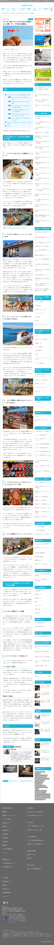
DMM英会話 (38, 305)
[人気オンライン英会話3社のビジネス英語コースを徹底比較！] (37, 703)
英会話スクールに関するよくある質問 (42, 512)
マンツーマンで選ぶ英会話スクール (42, 259)
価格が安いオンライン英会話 (42, 132)
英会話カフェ (38, 594)
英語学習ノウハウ (47, 1)
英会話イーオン (38, 343)
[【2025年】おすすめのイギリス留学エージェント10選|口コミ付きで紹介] (37, 760)
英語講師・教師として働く (41, 665)
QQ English (37, 316)
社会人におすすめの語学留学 (42, 543)
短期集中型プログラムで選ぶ (42, 246)
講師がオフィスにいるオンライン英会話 (42, 184)
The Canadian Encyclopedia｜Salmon (15, 227)
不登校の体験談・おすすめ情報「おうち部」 (12, 908)
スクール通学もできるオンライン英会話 (42, 179)
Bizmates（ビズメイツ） (41, 309)
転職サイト (30, 858)
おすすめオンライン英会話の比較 (42, 471)
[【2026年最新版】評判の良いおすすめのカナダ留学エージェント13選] (37, 745)
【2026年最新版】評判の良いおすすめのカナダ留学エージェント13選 (45, 744)
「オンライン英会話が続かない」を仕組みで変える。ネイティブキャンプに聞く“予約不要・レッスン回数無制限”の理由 (46, 686)
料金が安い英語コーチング (41, 274)
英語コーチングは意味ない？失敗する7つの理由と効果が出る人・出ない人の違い (46, 730)
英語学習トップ (2, 1)
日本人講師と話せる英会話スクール (42, 265)
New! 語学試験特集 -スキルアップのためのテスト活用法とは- (42, 89)
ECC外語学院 (38, 350)
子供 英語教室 (37, 797)
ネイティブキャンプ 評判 (45, 794)
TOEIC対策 (44, 777)
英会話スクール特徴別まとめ (42, 504)
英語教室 (37, 789)
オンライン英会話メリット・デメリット (42, 439)
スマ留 (36, 416)
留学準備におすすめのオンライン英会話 (42, 221)
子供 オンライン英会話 (45, 797)
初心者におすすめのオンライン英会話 (42, 195)
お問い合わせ (5, 888)
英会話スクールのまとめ (41, 516)
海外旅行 (30, 780)
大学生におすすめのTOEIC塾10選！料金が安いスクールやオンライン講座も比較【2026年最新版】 (45, 715)
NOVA (36, 354)
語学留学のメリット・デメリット (42, 548)
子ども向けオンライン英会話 (42, 534)
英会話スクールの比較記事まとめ (35, 844)
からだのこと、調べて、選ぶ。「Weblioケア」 (13, 914)
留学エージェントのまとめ (41, 564)
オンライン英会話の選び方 (41, 447)
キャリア (4, 852)
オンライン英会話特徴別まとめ (42, 451)
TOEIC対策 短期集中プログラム (42, 238)
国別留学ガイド (38, 560)
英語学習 (37, 771)
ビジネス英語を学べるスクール (42, 242)
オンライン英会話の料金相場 (42, 444)
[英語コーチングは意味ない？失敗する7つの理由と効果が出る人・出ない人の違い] (37, 732)
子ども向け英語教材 (40, 526)
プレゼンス (37, 391)
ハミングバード (38, 402)
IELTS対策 (42, 780)
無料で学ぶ (37, 612)
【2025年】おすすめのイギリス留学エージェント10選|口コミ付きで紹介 (46, 759)
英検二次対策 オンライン (44, 778)
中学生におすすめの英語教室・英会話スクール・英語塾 (42, 289)
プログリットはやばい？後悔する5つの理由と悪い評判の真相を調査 (46, 722)
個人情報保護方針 (6, 892)
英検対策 (37, 778)
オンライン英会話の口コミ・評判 (42, 456)
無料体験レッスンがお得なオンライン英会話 (42, 137)
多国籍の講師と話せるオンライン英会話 (42, 163)
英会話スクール (7, 1)
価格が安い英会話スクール (41, 255)
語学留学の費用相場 (40, 552)
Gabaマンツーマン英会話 (41, 339)
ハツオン (37, 406)
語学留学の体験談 (39, 556)
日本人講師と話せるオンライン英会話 (42, 158)
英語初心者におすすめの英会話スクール (42, 279)
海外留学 (37, 792)
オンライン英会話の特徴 (41, 435)
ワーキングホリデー (46, 795)
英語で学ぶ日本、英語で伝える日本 (42, 95)
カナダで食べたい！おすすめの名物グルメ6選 (18, 94)
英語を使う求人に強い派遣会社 (42, 656)
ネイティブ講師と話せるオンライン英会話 (42, 122)
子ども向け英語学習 (7, 848)
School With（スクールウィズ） (41, 420)
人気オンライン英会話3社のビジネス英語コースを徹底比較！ (46, 701)
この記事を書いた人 (9, 746)
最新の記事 (18, 746)
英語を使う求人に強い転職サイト (42, 652)
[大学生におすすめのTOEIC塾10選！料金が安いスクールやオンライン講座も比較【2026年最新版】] (37, 716)
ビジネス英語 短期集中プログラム (42, 250)
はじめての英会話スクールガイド (35, 815)
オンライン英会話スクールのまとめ (42, 466)
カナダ (11, 780)
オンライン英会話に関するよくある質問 (42, 461)
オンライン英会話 (11, 1)
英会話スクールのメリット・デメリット (42, 492)
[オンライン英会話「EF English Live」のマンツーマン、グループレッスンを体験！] (37, 695)
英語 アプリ (37, 794)
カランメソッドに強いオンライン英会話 (42, 152)
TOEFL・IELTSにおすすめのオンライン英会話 (42, 147)
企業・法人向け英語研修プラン (42, 636)
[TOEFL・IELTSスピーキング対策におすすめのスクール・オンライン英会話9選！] (37, 753)
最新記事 (3, 9)
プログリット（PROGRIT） (41, 380)
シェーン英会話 (38, 346)
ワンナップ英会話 (39, 363)
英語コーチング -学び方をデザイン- (42, 106)
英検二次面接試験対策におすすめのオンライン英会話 (42, 216)
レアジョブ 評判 (38, 795)
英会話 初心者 (44, 787)
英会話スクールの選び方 (41, 500)
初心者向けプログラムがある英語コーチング (42, 270)
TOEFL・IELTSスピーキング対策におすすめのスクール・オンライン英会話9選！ (46, 751)
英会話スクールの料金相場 (41, 496)
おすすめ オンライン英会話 (40, 785)
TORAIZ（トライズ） (40, 383)
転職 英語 (37, 799)
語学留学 (4, 826)
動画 (36, 601)
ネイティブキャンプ (40, 313)
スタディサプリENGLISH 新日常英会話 (42, 574)
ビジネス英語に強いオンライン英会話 (42, 128)
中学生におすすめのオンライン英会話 (42, 205)
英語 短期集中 (42, 771)
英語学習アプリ (20, 1)
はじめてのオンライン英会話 (42, 431)
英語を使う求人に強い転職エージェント (42, 647)
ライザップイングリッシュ (41, 387)
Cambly (37, 320)
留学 (34, 9)
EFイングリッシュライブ (41, 324)
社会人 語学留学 (38, 777)
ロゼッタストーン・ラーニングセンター (42, 358)
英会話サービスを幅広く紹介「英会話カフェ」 (13, 909)
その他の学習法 (45, 9)
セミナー (8, 9)
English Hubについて (7, 881)
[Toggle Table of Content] (15, 49)
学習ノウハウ (14, 9)
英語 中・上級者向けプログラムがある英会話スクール (42, 284)
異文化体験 (24, 780)
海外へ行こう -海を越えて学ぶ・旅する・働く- (41, 100)
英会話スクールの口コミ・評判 (42, 507)
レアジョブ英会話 (39, 302)
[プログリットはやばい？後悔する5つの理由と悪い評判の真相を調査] (37, 724)
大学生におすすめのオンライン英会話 (42, 210)
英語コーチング (42, 792)
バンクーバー (17, 780)
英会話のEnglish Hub (47, 941)
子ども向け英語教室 (40, 530)
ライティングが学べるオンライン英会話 (42, 174)
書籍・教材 (37, 609)
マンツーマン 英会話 (39, 782)
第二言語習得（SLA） (40, 626)
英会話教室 (29, 9)
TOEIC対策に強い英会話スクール (42, 232)
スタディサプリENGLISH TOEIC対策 (41, 580)
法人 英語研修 (42, 799)
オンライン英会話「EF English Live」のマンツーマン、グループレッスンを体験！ (46, 693)
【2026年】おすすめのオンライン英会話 (42, 117)
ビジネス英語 (37, 773)
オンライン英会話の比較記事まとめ (35, 840)
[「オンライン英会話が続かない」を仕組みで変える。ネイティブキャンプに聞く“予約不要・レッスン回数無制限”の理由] (37, 688)
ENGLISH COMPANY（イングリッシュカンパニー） (42, 375)
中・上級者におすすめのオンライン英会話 (42, 200)
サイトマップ (5, 896)
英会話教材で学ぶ (39, 590)
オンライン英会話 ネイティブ (40, 790)
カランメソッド (38, 787)
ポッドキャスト (38, 605)
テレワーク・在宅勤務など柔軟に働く (42, 661)
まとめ (8, 126)
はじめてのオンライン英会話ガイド (35, 811)
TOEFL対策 (37, 780)
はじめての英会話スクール (41, 482)
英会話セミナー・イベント (8, 815)
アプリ (39, 9)
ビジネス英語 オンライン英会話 (41, 775)
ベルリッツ (37, 335)
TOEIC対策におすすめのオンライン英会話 (42, 142)
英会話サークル (38, 598)
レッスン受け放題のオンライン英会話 (42, 168)
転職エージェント (31, 854)
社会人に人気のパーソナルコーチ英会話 (42, 487)
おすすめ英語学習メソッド (41, 622)
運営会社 (4, 885)
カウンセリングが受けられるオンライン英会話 (42, 189)
